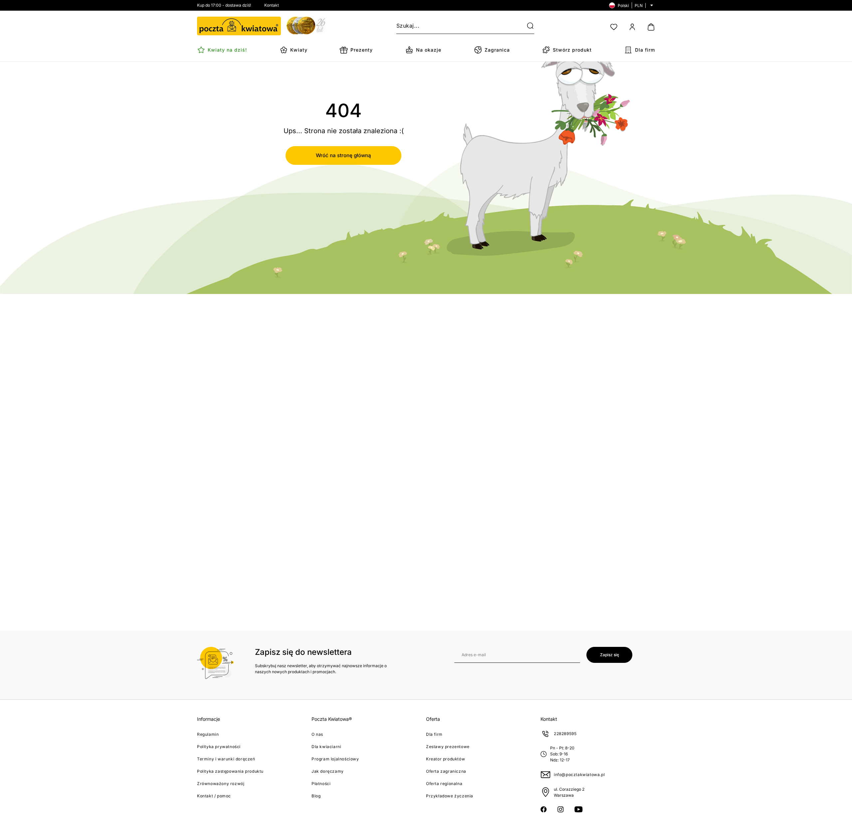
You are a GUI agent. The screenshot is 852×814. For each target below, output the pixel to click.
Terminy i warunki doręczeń (226, 758)
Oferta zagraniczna (446, 771)
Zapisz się (609, 654)
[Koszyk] (651, 27)
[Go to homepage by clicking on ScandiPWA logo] (239, 26)
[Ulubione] (613, 27)
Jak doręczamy (328, 771)
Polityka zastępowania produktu (230, 771)
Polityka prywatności (219, 746)
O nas (317, 734)
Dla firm (434, 734)
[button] (526, 26)
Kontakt (271, 5)
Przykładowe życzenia (449, 795)
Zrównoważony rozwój (220, 783)
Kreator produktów (445, 758)
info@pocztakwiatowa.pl (579, 774)
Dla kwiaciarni (326, 746)
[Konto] (632, 27)
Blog (316, 795)
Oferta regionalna (444, 783)
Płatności (321, 783)
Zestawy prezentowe (448, 746)
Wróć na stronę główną (343, 155)
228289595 (565, 733)
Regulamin (208, 734)
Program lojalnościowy (335, 758)
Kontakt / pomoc (214, 795)
